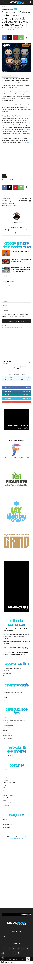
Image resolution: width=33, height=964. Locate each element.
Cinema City (6, 690)
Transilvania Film (7, 735)
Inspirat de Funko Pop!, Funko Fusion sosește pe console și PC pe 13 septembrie (20, 269)
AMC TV (5, 770)
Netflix (4, 800)
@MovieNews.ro (16, 838)
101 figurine (6, 819)
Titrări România (7, 827)
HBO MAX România (8, 795)
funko (9, 177)
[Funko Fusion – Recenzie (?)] (6, 253)
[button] (3, 2)
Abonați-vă (27, 402)
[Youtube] (27, 230)
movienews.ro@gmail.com (21, 937)
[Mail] (13, 230)
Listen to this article (10, 76)
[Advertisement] (16, 160)
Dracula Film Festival (8, 756)
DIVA (4, 787)
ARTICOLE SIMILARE (16, 243)
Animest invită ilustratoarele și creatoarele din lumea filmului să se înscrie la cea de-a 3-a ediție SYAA (9, 202)
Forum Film (6, 723)
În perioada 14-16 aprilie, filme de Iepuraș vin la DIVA (24, 200)
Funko (8, 175)
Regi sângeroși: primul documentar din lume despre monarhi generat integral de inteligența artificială (16, 636)
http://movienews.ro (16, 225)
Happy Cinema (7, 700)
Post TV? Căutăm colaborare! (11, 803)
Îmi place (27, 387)
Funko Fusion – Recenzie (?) (20, 251)
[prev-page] (3, 276)
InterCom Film (7, 728)
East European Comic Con (10, 822)
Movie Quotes (6, 676)
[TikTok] (16, 230)
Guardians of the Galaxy (24, 177)
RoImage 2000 (7, 733)
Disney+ (5, 785)
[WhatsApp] (21, 37)
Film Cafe (5, 793)
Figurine (7, 9)
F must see (6, 671)
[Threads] (16, 233)
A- (2, 961)
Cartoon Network (7, 777)
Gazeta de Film (7, 673)
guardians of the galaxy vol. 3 (8, 179)
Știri (15, 9)
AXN (4, 772)
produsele (9, 105)
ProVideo (5, 730)
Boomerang (6, 775)
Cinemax (5, 780)
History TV (5, 798)
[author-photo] (16, 220)
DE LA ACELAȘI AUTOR (17, 247)
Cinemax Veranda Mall (9, 695)
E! (3, 790)
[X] (9, 37)
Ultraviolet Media (7, 738)
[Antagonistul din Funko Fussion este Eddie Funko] (6, 261)
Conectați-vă (26, 391)
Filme (11, 9)
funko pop (15, 177)
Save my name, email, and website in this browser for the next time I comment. (15, 315)
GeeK (8, 6)
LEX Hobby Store (7, 824)
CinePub (5, 718)
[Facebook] (4, 37)
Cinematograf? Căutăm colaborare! (12, 692)
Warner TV (6, 805)
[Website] (23, 230)
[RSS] (13, 948)
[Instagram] (9, 230)
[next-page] (5, 276)
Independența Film (8, 725)
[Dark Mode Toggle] (28, 959)
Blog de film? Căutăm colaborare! (12, 668)
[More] (26, 37)
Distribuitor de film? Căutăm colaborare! (14, 720)
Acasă (3, 6)
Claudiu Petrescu (7, 33)
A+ (3, 953)
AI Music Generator (8, 629)
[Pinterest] (15, 37)
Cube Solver (6, 641)
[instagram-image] (8, 850)
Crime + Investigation (9, 782)
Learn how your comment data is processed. (16, 326)
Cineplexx (5, 697)
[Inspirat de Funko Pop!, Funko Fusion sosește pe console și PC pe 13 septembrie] (6, 270)
